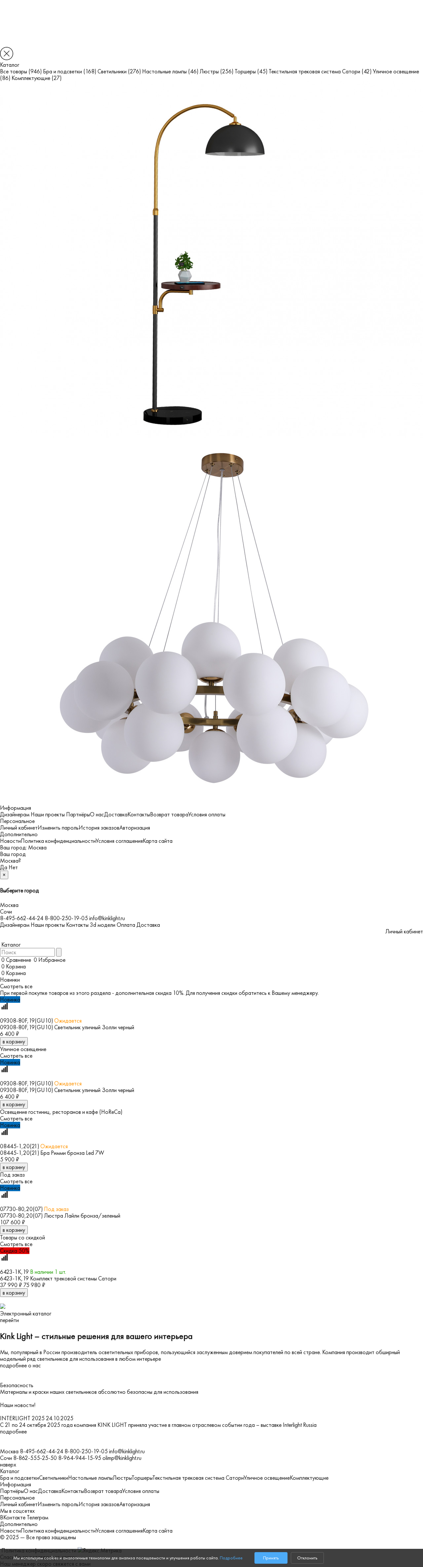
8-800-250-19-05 (66, 918)
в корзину (14, 1041)
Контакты (139, 814)
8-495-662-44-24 (21, 918)
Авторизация (134, 827)
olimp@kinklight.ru (121, 1458)
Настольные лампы (170, 71)
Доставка (116, 814)
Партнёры (78, 814)
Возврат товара (169, 814)
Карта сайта (158, 841)
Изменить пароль (58, 827)
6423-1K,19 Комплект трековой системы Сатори (58, 1278)
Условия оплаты (206, 814)
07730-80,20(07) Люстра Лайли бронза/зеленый (60, 1215)
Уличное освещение (267, 1477)
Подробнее (231, 1558)
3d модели (102, 924)
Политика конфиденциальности (58, 841)
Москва (37, 847)
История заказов (99, 827)
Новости (10, 841)
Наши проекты (48, 814)
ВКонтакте (12, 1517)
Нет (13, 867)
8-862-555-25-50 (35, 1458)
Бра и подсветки (69, 71)
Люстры (216, 71)
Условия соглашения (119, 841)
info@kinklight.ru (107, 918)
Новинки (10, 979)
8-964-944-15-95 (79, 1458)
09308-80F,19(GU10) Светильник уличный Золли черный (67, 1027)
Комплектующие (36, 78)
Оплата (126, 924)
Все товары (21, 71)
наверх (8, 1464)
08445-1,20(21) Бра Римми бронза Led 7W (52, 1153)
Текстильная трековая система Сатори (320, 71)
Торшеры (251, 71)
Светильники (119, 71)
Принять (271, 1558)
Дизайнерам (14, 814)
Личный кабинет (19, 827)
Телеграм (37, 1517)
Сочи (6, 911)
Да (3, 867)
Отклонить (307, 1558)
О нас (97, 814)
